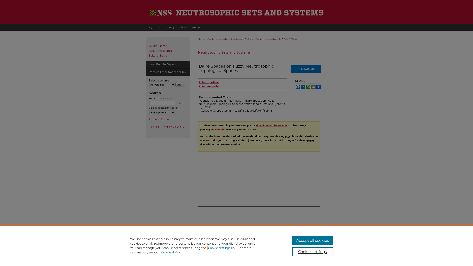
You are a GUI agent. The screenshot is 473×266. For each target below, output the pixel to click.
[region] (236, 245)
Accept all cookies (312, 240)
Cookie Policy (171, 252)
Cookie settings (219, 248)
